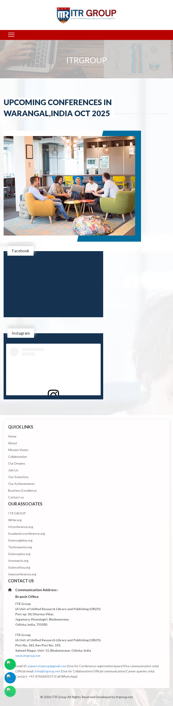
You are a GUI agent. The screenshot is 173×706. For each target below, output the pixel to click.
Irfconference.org (20, 527)
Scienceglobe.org (20, 540)
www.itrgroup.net (28, 655)
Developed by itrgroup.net (114, 697)
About (12, 443)
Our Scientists (18, 477)
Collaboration (17, 456)
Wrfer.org (15, 520)
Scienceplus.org (19, 554)
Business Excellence (22, 490)
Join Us (13, 470)
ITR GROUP (17, 513)
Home (12, 436)
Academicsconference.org (26, 533)
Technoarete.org (20, 547)
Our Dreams (16, 463)
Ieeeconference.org (22, 574)
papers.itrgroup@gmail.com (47, 666)
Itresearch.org (18, 560)
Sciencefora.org (19, 567)
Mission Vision (18, 450)
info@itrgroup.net (47, 671)
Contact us (16, 497)
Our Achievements (21, 484)
